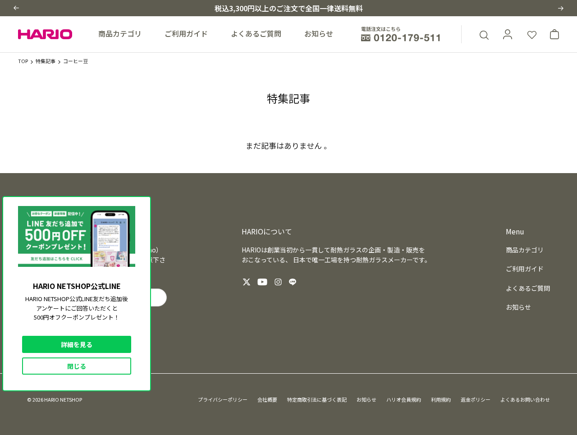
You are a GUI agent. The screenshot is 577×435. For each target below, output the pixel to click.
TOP (23, 60)
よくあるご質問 (256, 33)
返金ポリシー (475, 399)
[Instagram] (278, 282)
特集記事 (45, 60)
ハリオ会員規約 (403, 399)
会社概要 (267, 399)
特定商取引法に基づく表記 (317, 399)
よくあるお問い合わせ (525, 399)
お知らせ (318, 33)
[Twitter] (247, 282)
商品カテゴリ (120, 33)
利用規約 (441, 399)
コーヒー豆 (75, 60)
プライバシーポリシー (222, 399)
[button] (16, 8)
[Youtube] (262, 282)
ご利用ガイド (186, 33)
